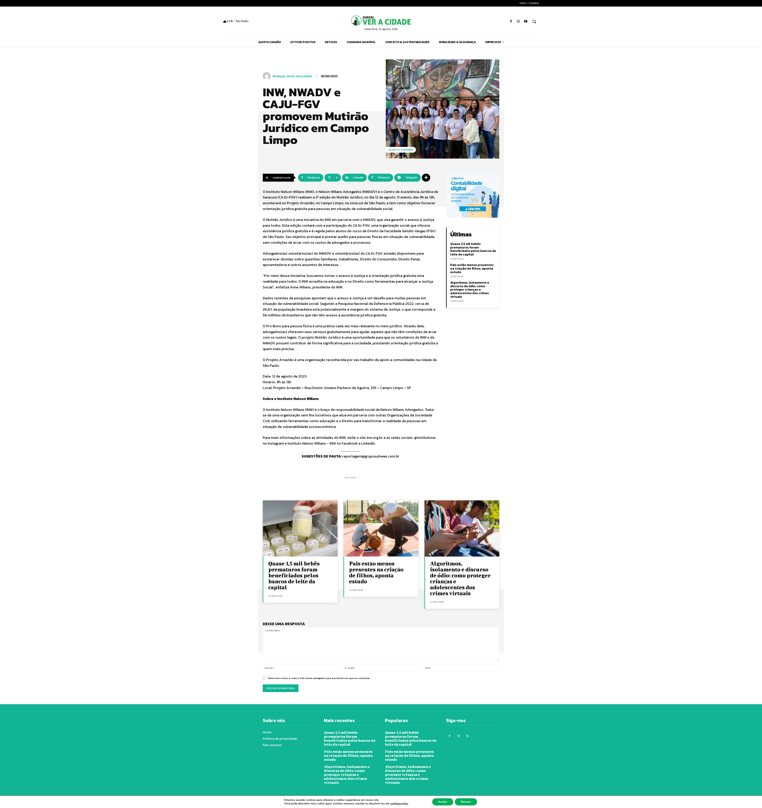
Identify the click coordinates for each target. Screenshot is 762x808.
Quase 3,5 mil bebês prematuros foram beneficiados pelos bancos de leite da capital (473, 249)
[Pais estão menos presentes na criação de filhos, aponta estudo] (380, 528)
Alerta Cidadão (401, 150)
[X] (467, 736)
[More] (426, 178)
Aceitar (442, 802)
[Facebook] (511, 21)
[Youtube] (525, 21)
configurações (399, 803)
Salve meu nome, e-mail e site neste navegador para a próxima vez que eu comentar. (319, 678)
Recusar (466, 802)
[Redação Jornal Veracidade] (267, 76)
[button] (534, 21)
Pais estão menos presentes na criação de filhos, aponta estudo (472, 268)
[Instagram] (518, 21)
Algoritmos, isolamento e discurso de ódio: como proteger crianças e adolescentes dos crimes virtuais (469, 289)
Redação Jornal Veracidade (292, 76)
